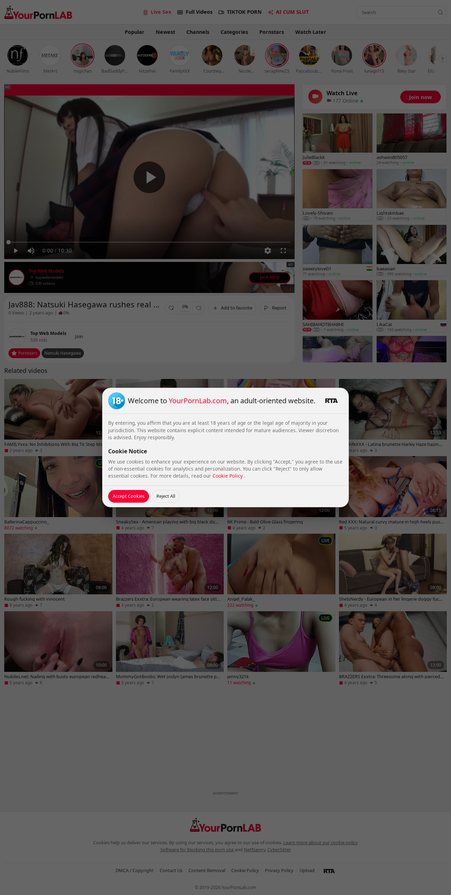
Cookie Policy (228, 475)
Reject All (165, 496)
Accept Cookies (128, 496)
